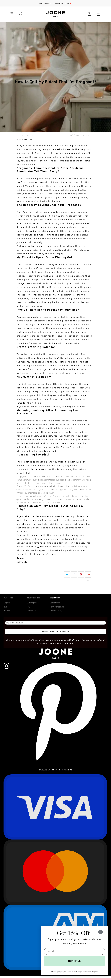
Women (7, 611)
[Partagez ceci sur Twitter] (67, 574)
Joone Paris (54, 770)
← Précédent (74, 135)
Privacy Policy (56, 611)
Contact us (31, 611)
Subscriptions (32, 603)
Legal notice (55, 603)
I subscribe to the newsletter (55, 631)
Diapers (7, 603)
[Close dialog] (100, 932)
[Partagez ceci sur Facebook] (74, 574)
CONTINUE (74, 961)
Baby (6, 607)
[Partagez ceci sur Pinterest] (81, 574)
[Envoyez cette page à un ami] (88, 581)
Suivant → (87, 135)
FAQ (28, 607)
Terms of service (57, 607)
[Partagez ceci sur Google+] (88, 574)
